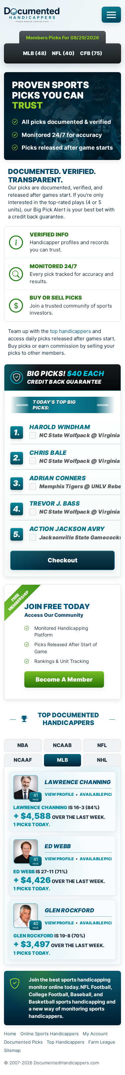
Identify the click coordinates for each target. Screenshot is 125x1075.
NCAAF (23, 760)
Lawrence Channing (78, 782)
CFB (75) (91, 53)
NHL (102, 760)
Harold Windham (59, 426)
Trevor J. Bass (54, 503)
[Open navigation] (111, 15)
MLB (62, 760)
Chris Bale (48, 452)
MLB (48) (35, 53)
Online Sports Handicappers (49, 1033)
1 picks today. (31, 824)
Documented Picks (23, 1042)
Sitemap (12, 1050)
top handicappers (70, 331)
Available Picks (98, 794)
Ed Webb (58, 846)
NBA (22, 745)
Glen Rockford (69, 910)
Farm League (101, 1042)
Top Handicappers (65, 1042)
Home (10, 1033)
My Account (95, 1033)
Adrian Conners (57, 478)
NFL (102, 745)
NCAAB (62, 745)
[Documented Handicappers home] (50, 14)
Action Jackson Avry (67, 528)
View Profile (59, 794)
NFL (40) (63, 53)
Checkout (62, 560)
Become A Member (64, 679)
